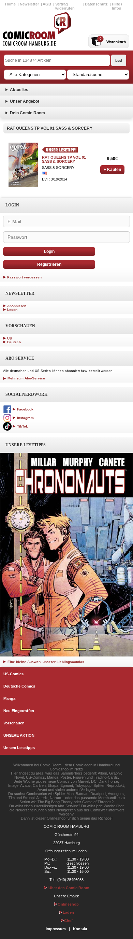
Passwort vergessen (24, 277)
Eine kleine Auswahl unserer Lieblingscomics (45, 662)
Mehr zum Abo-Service (25, 378)
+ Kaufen (112, 169)
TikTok (22, 426)
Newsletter (29, 4)
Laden (68, 912)
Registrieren (49, 264)
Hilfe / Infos (117, 6)
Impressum (56, 929)
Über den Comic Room (68, 888)
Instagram (25, 418)
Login (49, 251)
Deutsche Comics (19, 686)
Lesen (12, 310)
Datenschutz (96, 4)
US (9, 338)
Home (10, 4)
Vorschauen (14, 723)
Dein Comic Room (27, 113)
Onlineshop (68, 904)
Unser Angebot (24, 101)
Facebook (24, 409)
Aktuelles (19, 89)
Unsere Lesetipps (19, 748)
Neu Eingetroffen (18, 711)
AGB (47, 4)
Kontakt (80, 929)
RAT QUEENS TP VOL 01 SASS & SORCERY (64, 159)
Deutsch (14, 342)
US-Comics (13, 674)
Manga (9, 698)
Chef (68, 921)
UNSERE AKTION (18, 735)
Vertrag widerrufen (65, 6)
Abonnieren (16, 306)
